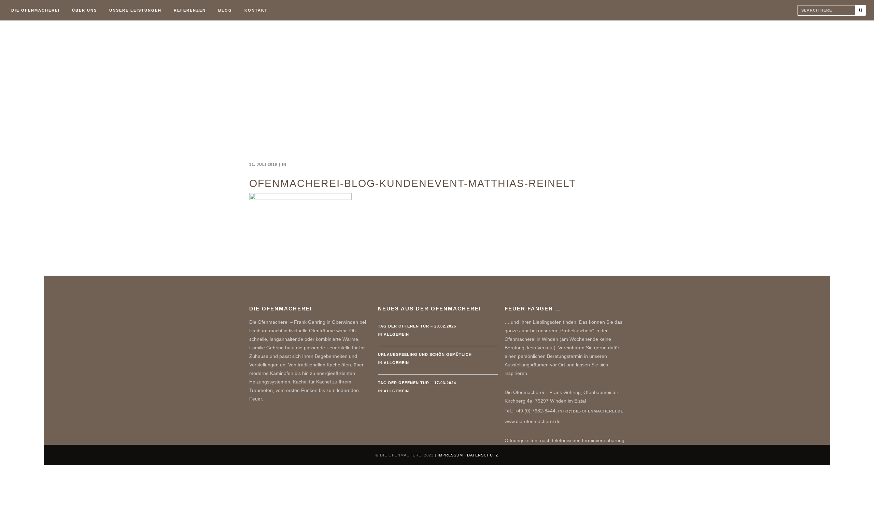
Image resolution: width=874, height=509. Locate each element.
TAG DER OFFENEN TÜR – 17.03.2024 (417, 383)
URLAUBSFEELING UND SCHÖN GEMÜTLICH (425, 354)
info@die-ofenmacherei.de (590, 411)
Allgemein (396, 334)
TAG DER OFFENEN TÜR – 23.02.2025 (417, 326)
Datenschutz (482, 455)
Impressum (450, 455)
